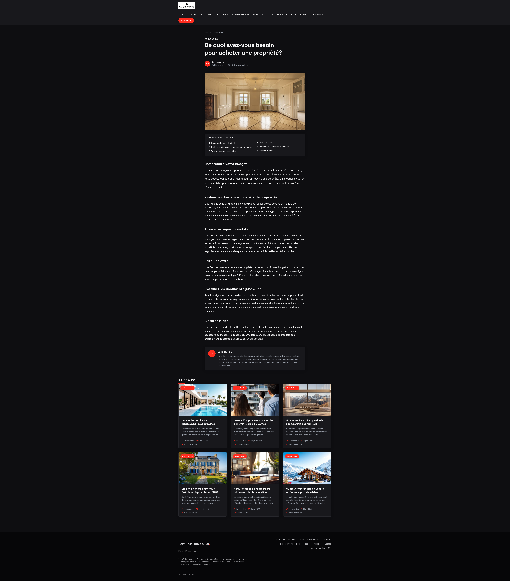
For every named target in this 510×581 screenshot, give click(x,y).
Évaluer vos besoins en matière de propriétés (231, 147)
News (225, 15)
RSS (330, 548)
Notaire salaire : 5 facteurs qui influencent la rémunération (252, 490)
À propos (318, 15)
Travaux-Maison (240, 15)
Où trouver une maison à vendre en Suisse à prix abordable (305, 490)
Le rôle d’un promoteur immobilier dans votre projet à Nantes (254, 422)
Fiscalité (304, 15)
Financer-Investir (276, 15)
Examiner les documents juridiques (274, 146)
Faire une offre (265, 142)
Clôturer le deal (266, 150)
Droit (293, 15)
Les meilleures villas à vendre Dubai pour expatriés (198, 422)
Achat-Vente (198, 15)
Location (213, 15)
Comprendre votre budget (223, 143)
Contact (186, 20)
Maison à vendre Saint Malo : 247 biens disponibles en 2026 (200, 490)
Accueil (183, 15)
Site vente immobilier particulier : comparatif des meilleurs (305, 422)
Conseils (257, 15)
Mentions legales (318, 548)
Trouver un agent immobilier (223, 151)
